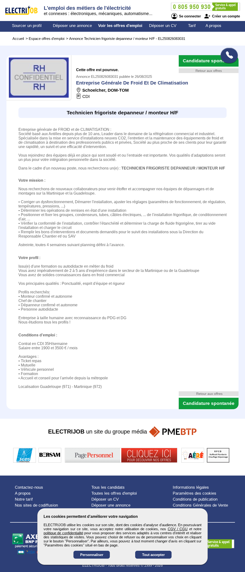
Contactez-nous (29, 487)
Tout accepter (153, 555)
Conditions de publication (195, 499)
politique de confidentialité (63, 533)
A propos (213, 25)
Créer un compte (225, 16)
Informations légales (191, 487)
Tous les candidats (108, 487)
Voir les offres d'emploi (120, 25)
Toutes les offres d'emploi (114, 493)
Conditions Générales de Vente (200, 505)
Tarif (192, 25)
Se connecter (189, 16)
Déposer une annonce (72, 25)
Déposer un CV (162, 25)
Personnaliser (91, 555)
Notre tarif (24, 499)
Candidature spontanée (208, 60)
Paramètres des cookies (194, 493)
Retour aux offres (208, 71)
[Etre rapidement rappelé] (227, 55)
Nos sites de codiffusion (36, 505)
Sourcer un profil (27, 25)
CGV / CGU (178, 529)
